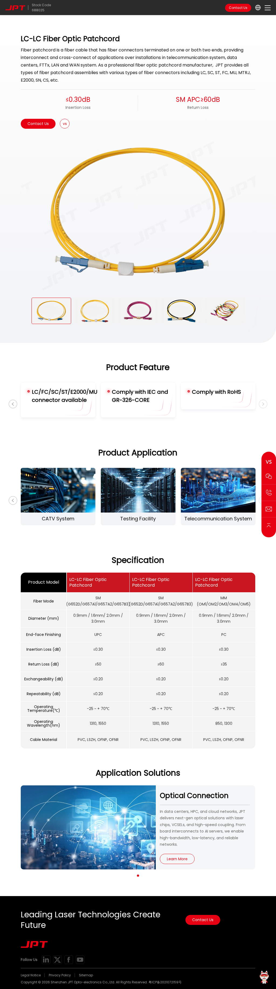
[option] (138, 212)
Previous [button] (13, 404)
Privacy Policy (60, 975)
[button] (138, 876)
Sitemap (86, 975)
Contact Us (238, 7)
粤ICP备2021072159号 (165, 982)
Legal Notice (31, 975)
